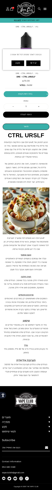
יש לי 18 (33, 63)
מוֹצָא (17, 63)
